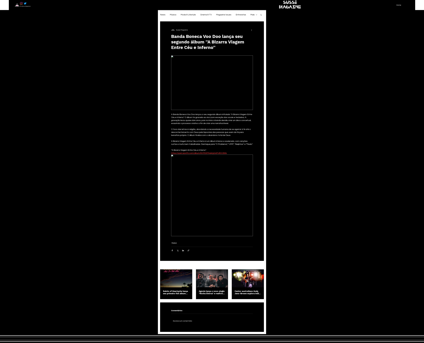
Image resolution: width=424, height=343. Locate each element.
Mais (252, 15)
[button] (261, 15)
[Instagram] (21, 3)
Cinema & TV (206, 15)
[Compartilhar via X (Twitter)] (178, 250)
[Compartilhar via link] (188, 250)
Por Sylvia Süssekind (25, 6)
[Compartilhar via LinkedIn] (183, 250)
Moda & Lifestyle (188, 15)
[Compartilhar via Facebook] (172, 250)
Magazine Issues (223, 15)
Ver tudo (261, 265)
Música (173, 15)
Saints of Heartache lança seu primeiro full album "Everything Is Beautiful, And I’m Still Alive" (175, 292)
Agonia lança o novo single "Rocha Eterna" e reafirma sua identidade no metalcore (211, 292)
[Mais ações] (251, 30)
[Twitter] (25, 3)
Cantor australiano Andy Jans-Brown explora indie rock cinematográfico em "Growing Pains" (247, 292)
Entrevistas (241, 15)
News (162, 15)
